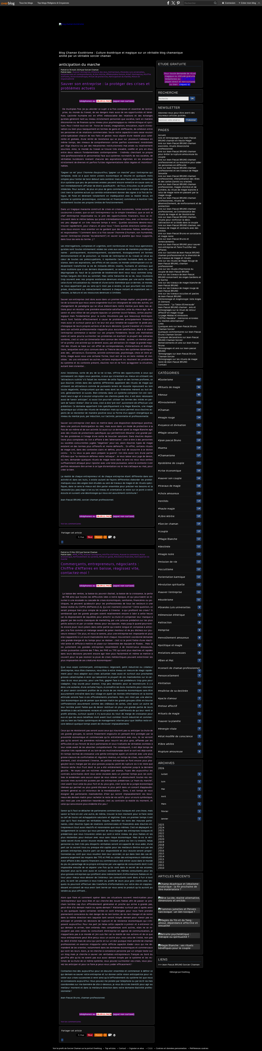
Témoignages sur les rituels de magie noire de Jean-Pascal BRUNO (177, 360)
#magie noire (166, 554)
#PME (75, 554)
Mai (163, 789)
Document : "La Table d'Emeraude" (176, 304)
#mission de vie (167, 561)
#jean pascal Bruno (169, 440)
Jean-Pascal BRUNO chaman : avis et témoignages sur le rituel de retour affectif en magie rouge (177, 310)
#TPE (80, 554)
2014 (161, 856)
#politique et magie (170, 645)
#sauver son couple (170, 478)
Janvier (164, 818)
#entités (163, 501)
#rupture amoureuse (170, 751)
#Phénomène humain (115, 74)
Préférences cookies (199, 1048)
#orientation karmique (171, 576)
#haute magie (166, 508)
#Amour (162, 394)
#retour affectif (167, 705)
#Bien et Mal (165, 660)
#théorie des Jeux (99, 72)
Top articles (110, 1048)
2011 (161, 865)
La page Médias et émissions (173, 315)
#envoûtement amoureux (173, 637)
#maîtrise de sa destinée (173, 690)
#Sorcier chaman (168, 523)
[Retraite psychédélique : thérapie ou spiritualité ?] (179, 937)
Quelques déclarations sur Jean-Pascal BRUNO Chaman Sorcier (178, 338)
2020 (161, 839)
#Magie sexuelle (168, 432)
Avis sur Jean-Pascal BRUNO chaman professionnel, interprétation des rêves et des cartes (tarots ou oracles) (179, 179)
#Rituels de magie (169, 387)
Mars (163, 803)
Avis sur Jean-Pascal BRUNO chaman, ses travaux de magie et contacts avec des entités (179, 228)
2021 (161, 836)
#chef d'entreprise (134, 74)
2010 (161, 867)
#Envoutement (167, 402)
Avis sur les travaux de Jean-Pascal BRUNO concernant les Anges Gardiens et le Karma (179, 277)
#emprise (163, 630)
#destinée (164, 546)
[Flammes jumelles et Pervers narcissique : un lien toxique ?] (179, 911)
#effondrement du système (85, 557)
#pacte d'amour (167, 698)
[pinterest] (178, 3)
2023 (161, 830)
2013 (161, 859)
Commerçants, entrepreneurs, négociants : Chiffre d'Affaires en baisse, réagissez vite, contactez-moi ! (100, 568)
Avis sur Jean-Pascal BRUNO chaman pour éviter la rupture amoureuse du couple (178, 154)
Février (164, 811)
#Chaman (163, 409)
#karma (162, 447)
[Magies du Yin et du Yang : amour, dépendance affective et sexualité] (179, 925)
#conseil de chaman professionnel (179, 667)
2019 (161, 841)
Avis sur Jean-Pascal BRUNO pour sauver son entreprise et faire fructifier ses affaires (179, 247)
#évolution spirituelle (171, 584)
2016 (161, 850)
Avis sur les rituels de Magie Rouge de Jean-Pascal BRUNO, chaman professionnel (178, 263)
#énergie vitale (167, 728)
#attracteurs (113, 72)
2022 (161, 833)
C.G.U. (150, 1048)
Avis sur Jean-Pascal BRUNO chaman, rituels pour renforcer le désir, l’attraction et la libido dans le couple (178, 220)
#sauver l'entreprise (81, 72)
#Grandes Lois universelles (132, 72)
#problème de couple (171, 463)
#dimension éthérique (171, 614)
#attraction (165, 622)
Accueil (162, 135)
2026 (161, 768)
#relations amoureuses (172, 652)
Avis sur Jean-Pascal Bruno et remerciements (173, 240)
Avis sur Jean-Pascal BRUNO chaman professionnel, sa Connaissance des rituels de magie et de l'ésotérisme (177, 212)
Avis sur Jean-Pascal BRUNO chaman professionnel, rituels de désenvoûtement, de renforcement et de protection (179, 202)
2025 (161, 824)
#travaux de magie (169, 485)
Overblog (185, 972)
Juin (163, 781)
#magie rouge (166, 417)
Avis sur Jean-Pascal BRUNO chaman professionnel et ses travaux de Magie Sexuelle (178, 171)
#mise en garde (106, 557)
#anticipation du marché (120, 76)
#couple (163, 531)
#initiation (164, 683)
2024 (161, 827)
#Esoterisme (165, 379)
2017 (161, 847)
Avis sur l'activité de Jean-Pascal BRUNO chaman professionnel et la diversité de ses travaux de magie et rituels (179, 255)
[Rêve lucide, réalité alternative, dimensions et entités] (179, 900)
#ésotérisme (165, 599)
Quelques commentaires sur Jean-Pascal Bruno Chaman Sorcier (179, 333)
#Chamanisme (166, 455)
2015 (161, 853)
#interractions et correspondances (76, 74)
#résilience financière (123, 557)
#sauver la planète (169, 721)
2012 (161, 862)
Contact (162, 364)
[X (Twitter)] (173, 3)
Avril (163, 796)
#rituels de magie (169, 713)
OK (192, 98)
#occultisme (165, 569)
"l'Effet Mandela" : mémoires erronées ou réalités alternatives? (178, 319)
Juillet (164, 774)
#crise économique (79, 76)
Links (161, 323)
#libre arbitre (166, 743)
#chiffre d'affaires (110, 554)
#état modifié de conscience (175, 736)
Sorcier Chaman (74, 1048)
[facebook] (168, 3)
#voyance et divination (172, 425)
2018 (161, 844)
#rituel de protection (98, 76)
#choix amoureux (168, 493)
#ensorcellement (168, 675)
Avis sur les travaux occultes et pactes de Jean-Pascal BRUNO (178, 295)
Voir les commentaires (71, 524)
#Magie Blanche (167, 538)
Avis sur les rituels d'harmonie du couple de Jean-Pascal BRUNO (175, 270)
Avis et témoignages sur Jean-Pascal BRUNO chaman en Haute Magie (177, 139)
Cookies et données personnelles (171, 1048)
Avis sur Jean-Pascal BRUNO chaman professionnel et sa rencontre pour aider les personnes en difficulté (179, 162)
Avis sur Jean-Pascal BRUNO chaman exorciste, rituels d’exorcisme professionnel (177, 146)
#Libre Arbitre (99, 74)
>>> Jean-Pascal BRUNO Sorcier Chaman (179, 964)
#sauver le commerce (129, 554)
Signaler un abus (136, 1048)
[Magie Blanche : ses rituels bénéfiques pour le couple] (179, 948)
